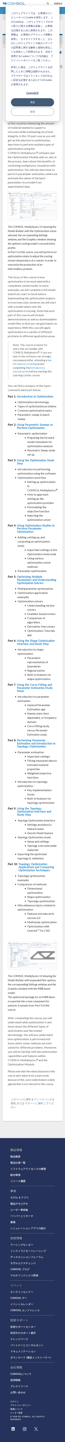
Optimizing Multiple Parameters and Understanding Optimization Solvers (36, 579)
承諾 (32, 102)
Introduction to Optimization (35, 396)
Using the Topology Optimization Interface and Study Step (34, 811)
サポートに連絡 (34, 1103)
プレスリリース (19, 1386)
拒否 (32, 111)
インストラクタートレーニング (28, 1250)
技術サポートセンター (23, 1326)
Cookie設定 (32, 93)
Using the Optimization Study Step (35, 462)
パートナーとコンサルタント (27, 1345)
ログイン (14, 1401)
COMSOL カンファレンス (25, 1310)
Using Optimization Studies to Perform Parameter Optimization (36, 528)
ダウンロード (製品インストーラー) (30, 1357)
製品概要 (15, 1156)
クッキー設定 (16, 1412)
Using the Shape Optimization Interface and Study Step (36, 642)
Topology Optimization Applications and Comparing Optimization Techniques (36, 867)
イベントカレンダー (21, 1304)
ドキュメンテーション (23, 1351)
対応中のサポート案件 (23, 1333)
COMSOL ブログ (20, 1269)
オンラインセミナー (21, 1291)
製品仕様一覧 (18, 1162)
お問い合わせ (18, 1392)
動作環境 (15, 1175)
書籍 (12, 1222)
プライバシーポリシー (20, 1405)
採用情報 (15, 1380)
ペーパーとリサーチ (21, 1216)
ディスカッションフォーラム (27, 1257)
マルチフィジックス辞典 (24, 1275)
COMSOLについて (21, 1374)
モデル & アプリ (19, 1197)
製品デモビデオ (19, 1203)
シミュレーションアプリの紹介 (28, 1228)
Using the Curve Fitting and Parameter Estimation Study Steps (35, 687)
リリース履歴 (18, 1181)
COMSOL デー (18, 1298)
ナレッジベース (19, 1339)
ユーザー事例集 (19, 1209)
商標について (16, 1409)
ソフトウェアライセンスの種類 (28, 1168)
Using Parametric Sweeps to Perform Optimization (35, 426)
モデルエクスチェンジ (23, 1263)
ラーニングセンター (21, 1244)
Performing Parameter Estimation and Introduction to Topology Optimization (36, 743)
